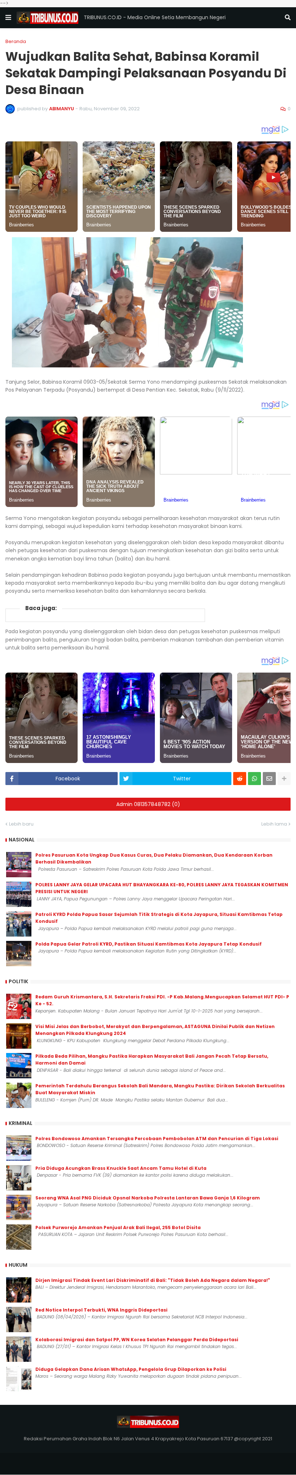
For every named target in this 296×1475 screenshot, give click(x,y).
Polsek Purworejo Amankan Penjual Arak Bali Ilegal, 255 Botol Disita (118, 1227)
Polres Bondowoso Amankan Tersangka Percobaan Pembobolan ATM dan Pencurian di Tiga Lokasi (156, 1138)
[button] (8, 17)
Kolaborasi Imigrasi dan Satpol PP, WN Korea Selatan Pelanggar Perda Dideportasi (136, 1340)
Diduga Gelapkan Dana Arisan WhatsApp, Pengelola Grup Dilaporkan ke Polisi (130, 1369)
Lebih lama (274, 824)
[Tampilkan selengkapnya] (284, 778)
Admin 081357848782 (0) (148, 804)
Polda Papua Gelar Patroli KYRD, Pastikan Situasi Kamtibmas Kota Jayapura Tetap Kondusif (148, 944)
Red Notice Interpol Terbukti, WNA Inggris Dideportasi (101, 1310)
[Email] (269, 778)
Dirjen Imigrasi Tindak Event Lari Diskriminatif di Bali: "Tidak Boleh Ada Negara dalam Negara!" (152, 1280)
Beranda (15, 41)
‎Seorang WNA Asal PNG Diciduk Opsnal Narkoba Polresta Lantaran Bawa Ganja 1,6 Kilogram (147, 1198)
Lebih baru (21, 824)
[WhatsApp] (254, 778)
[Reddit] (239, 778)
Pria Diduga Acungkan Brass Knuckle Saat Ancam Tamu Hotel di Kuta (120, 1168)
